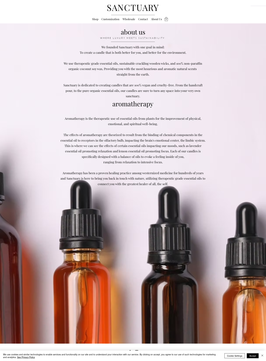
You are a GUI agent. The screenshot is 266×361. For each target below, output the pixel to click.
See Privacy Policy (26, 357)
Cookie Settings (234, 355)
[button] (166, 19)
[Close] (262, 356)
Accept (252, 355)
